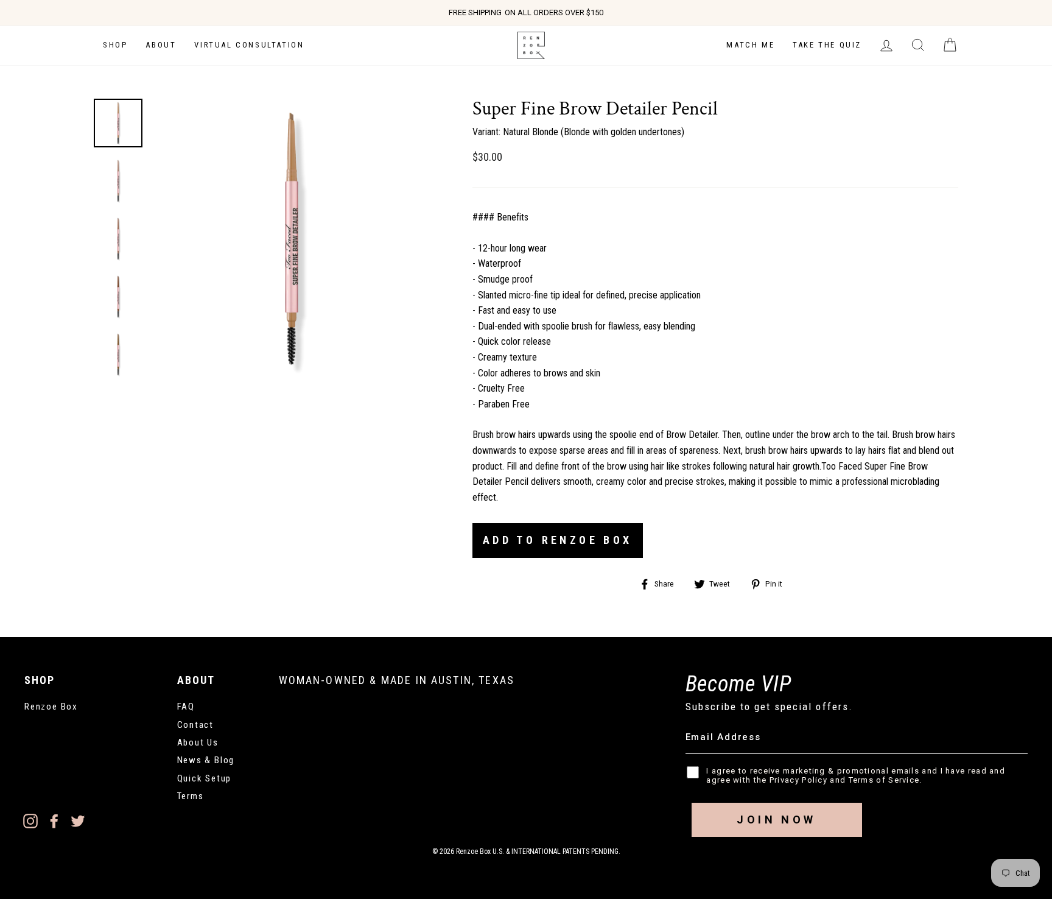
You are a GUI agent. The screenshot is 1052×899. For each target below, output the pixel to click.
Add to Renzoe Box (558, 540)
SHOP (115, 44)
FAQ (186, 706)
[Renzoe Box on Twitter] (78, 820)
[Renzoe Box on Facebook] (54, 820)
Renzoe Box (51, 706)
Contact (195, 724)
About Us (198, 742)
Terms (190, 796)
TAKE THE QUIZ (827, 44)
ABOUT (161, 44)
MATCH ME (750, 44)
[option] (526, 12)
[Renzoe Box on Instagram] (30, 820)
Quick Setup (204, 778)
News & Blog (206, 760)
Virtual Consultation (249, 44)
